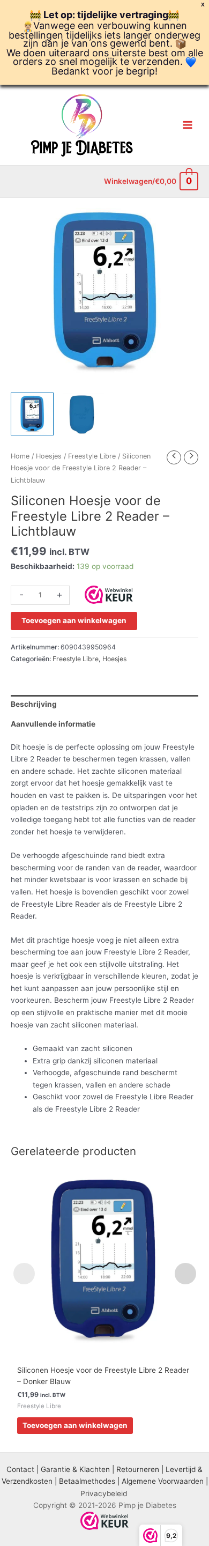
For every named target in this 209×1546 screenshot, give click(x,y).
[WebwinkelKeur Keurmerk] (109, 593)
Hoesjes (49, 456)
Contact (20, 1469)
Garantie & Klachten (75, 1469)
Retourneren (137, 1469)
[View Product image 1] (32, 414)
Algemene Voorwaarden (163, 1481)
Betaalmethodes (87, 1481)
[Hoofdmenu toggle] (187, 125)
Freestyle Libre (92, 456)
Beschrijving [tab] (34, 704)
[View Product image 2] (83, 414)
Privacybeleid (103, 1493)
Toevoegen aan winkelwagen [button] (75, 1425)
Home (20, 456)
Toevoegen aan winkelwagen (73, 620)
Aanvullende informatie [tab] (53, 724)
